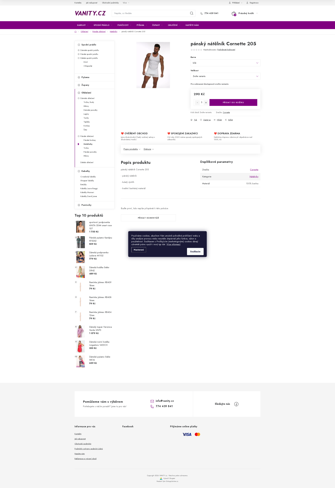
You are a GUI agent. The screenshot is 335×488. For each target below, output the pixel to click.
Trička (86, 148)
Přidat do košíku (233, 102)
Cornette (226, 112)
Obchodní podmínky (110, 2)
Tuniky (86, 118)
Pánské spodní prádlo (89, 54)
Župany (85, 85)
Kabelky (86, 171)
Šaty (85, 129)
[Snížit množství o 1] (197, 102)
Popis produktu (131, 149)
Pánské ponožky (90, 152)
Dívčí (86, 62)
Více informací (174, 244)
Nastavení (139, 249)
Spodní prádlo (89, 44)
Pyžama (85, 77)
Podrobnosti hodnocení (226, 50)
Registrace (254, 2)
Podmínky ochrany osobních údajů (89, 448)
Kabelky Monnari (87, 192)
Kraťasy (87, 125)
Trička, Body (89, 102)
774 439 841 (211, 13)
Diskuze (147, 149)
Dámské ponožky (90, 110)
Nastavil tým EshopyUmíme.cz (167, 481)
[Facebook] (236, 404)
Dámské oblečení (87, 98)
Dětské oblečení (86, 162)
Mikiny (86, 106)
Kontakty (78, 2)
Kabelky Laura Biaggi (89, 188)
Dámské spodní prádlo (89, 50)
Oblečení (86, 92)
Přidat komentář (148, 218)
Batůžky (83, 184)
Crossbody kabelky (88, 176)
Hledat (191, 13)
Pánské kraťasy (90, 140)
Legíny (86, 114)
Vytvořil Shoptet (169, 478)
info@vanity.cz (165, 401)
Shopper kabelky (87, 180)
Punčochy (86, 205)
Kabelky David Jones (88, 196)
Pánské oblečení (87, 136)
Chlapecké (88, 66)
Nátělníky (88, 144)
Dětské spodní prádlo (89, 58)
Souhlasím (195, 251)
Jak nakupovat (91, 2)
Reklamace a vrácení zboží (86, 458)
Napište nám (80, 453)
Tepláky (87, 122)
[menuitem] (83, 25)
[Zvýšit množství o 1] (206, 102)
